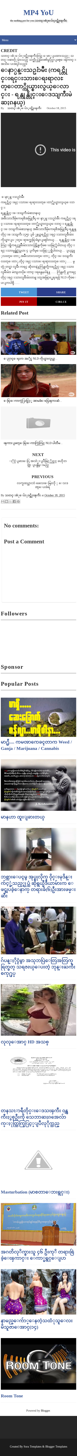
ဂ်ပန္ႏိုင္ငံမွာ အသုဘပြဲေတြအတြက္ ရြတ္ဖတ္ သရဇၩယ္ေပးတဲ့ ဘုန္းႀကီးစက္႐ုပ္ (38, 967)
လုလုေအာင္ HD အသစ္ (25, 1041)
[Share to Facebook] (14, 501)
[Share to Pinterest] (18, 501)
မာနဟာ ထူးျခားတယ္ (23, 816)
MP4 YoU (38, 12)
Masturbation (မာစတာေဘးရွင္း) (35, 1192)
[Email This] (3, 501)
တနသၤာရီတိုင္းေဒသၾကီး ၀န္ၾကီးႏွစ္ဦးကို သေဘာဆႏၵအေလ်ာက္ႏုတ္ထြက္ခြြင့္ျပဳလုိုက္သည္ (34, 1117)
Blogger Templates (56, 1446)
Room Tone (12, 1395)
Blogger (45, 1410)
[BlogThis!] (7, 501)
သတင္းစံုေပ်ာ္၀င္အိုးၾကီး (24, 108)
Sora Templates (32, 1446)
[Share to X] (10, 501)
